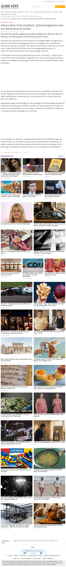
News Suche (59, 6)
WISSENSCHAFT (47, 12)
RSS (58, 1)
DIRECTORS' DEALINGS (34, 16)
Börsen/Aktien (4, 22)
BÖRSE (14, 12)
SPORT (31, 12)
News (10, 555)
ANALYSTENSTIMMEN (15, 16)
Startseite (14, 19)
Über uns (16, 558)
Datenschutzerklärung (35, 555)
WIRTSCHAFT (20, 12)
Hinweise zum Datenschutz (51, 555)
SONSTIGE (12, 14)
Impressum (23, 555)
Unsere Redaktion (26, 558)
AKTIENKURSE (8, 12)
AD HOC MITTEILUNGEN (6, 16)
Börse (19, 19)
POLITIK (27, 12)
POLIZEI (60, 12)
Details (44, 564)
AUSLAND (54, 12)
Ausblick (11, 22)
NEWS (2, 12)
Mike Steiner (37, 558)
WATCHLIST (63, 1)
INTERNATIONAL (5, 14)
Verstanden (50, 564)
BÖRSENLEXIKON (51, 1)
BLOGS (45, 1)
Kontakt (16, 555)
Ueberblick (25, 19)
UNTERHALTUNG (38, 12)
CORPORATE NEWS (25, 16)
